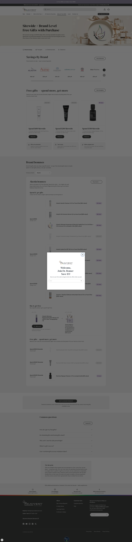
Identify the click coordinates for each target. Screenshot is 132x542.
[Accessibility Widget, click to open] (2, 540)
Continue (81, 280)
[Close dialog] (82, 254)
